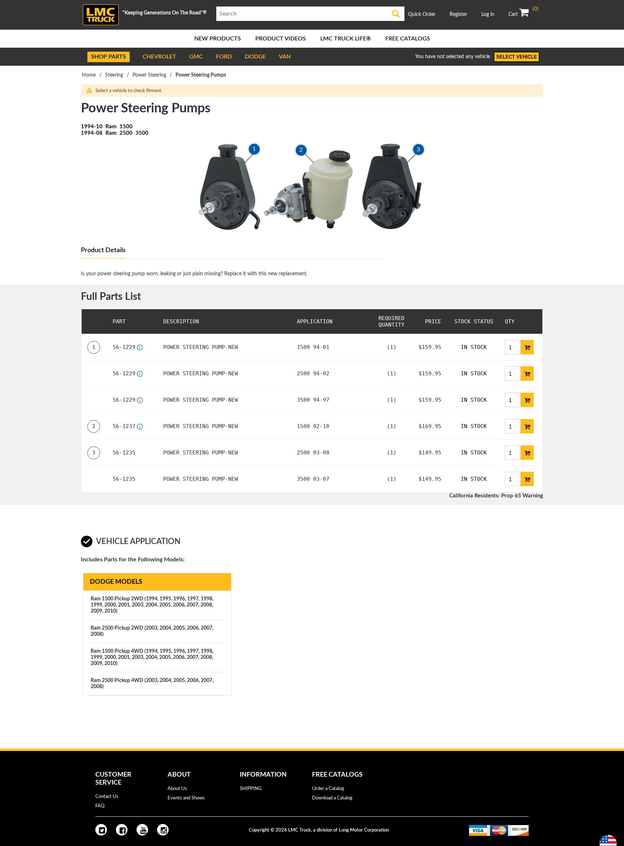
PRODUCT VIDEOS (280, 39)
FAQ (99, 806)
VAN (285, 57)
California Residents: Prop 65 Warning (496, 495)
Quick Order (422, 14)
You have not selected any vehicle (452, 56)
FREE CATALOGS (407, 39)
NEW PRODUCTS (217, 39)
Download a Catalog (332, 798)
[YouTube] (142, 830)
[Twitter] (101, 830)
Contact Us (106, 796)
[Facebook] (121, 830)
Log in (487, 14)
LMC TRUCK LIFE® (345, 39)
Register (458, 14)
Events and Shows (186, 798)
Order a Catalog (328, 788)
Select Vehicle (516, 57)
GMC (196, 57)
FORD (224, 57)
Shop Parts (108, 57)
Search (395, 14)
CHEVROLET (159, 57)
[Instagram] (163, 830)
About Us (177, 788)
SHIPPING (251, 788)
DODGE (255, 57)
